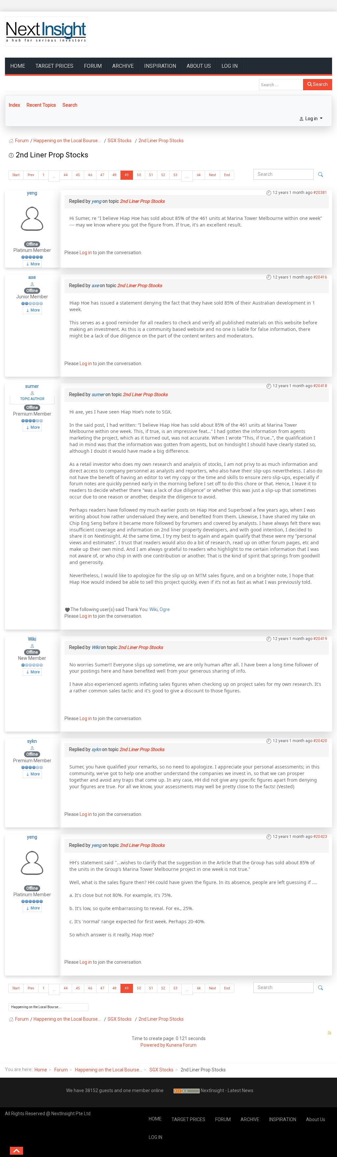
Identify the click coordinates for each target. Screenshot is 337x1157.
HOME (17, 66)
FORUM (93, 66)
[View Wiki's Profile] (32, 645)
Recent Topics (41, 105)
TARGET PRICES (54, 66)
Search (320, 84)
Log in (86, 252)
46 (90, 175)
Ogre (165, 609)
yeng (32, 193)
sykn (32, 741)
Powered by (153, 1045)
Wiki (153, 609)
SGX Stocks (161, 1069)
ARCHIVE (123, 66)
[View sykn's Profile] (32, 747)
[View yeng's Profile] (32, 218)
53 (175, 175)
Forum (61, 1069)
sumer (32, 386)
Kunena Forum (181, 1045)
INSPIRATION (160, 66)
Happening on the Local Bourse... (108, 1069)
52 (163, 175)
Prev (31, 175)
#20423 (320, 836)
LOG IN (229, 66)
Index (14, 105)
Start (16, 175)
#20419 (320, 638)
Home (41, 1069)
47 (102, 175)
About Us (199, 66)
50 (139, 175)
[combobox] (281, 84)
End (227, 175)
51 (151, 175)
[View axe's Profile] (32, 283)
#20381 (320, 192)
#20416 (320, 277)
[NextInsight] (46, 31)
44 (66, 175)
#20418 (320, 386)
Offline (32, 244)
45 (78, 175)
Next (212, 175)
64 (199, 175)
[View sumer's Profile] (32, 392)
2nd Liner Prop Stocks (142, 201)
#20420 (320, 741)
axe (32, 277)
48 (115, 175)
